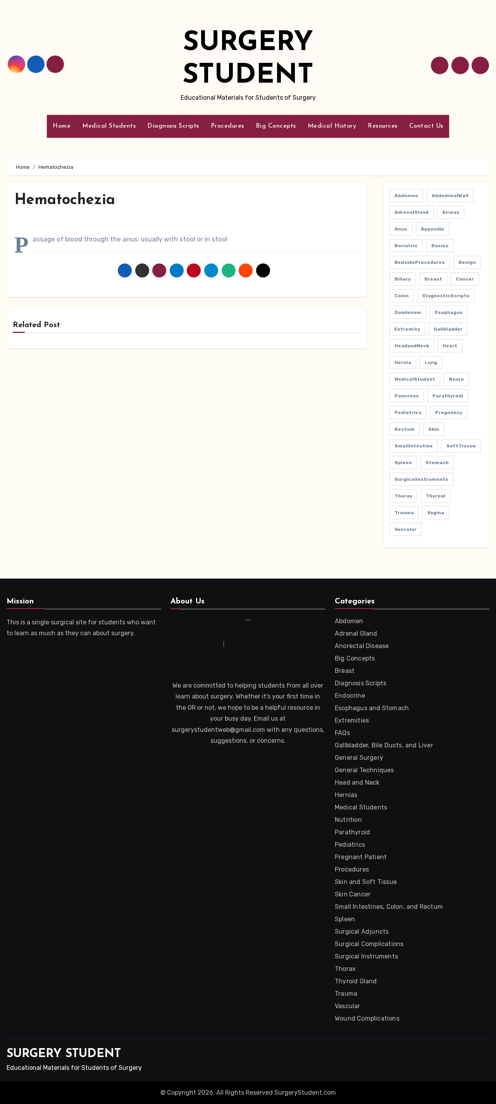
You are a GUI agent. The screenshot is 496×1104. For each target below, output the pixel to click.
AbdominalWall (450, 195)
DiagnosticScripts (446, 295)
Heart (450, 345)
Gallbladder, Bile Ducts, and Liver (384, 745)
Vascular (405, 529)
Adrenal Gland (356, 633)
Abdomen (406, 195)
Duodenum (407, 312)
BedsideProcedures (419, 262)
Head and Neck (357, 782)
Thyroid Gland (356, 981)
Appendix (432, 229)
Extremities (352, 720)
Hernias (346, 795)
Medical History (332, 126)
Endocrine (350, 695)
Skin (433, 429)
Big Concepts (276, 126)
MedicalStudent (414, 379)
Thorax (403, 496)
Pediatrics (408, 412)
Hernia (402, 362)
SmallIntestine (413, 446)
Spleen (403, 462)
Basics (440, 245)
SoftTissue (461, 446)
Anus (400, 229)
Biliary (402, 279)
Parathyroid (447, 396)
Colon (401, 295)
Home (62, 126)
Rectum (404, 429)
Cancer (465, 279)
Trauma (404, 512)
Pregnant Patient (361, 857)
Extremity (407, 329)
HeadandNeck (411, 345)
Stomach (437, 462)
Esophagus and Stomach (372, 708)
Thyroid (435, 496)
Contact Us (426, 126)
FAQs (342, 733)
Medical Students (109, 126)
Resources (383, 126)
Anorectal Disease (362, 646)
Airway (450, 212)
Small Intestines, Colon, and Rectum (389, 906)
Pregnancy (448, 412)
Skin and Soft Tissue (366, 882)
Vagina (435, 512)
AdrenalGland (411, 212)
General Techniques (364, 770)
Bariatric (406, 245)
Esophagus (449, 312)
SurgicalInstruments (421, 479)
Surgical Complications (369, 944)
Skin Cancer (352, 894)
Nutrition (348, 819)
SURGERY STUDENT (64, 1054)
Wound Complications (367, 1018)
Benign (467, 262)
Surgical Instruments (366, 956)
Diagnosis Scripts (173, 126)
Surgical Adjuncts (362, 931)
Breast (433, 279)
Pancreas (406, 396)
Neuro (456, 379)
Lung (431, 362)
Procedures (227, 126)
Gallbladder (448, 329)
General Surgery (359, 757)
